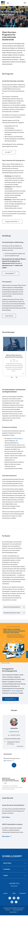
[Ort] (8, 359)
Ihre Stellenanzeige (16, 438)
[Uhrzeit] (8, 361)
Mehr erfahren (6, 817)
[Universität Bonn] (3, 3)
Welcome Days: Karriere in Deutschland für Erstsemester (14, 356)
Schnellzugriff (12, 856)
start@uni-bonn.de (14, 731)
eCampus (5, 893)
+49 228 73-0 (14, 883)
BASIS (14, 893)
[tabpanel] (14, 16)
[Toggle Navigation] (25, 2)
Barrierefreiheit (13, 912)
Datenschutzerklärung (18, 909)
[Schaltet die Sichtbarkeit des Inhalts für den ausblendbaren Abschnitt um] (14, 765)
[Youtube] (12, 902)
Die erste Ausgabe (15, 691)
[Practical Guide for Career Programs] (14, 643)
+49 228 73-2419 (15, 735)
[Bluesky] (14, 898)
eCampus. (9, 760)
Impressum (7, 909)
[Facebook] (16, 902)
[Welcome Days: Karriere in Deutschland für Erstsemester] (22, 373)
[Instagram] (9, 898)
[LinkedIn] (18, 898)
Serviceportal (23, 893)
